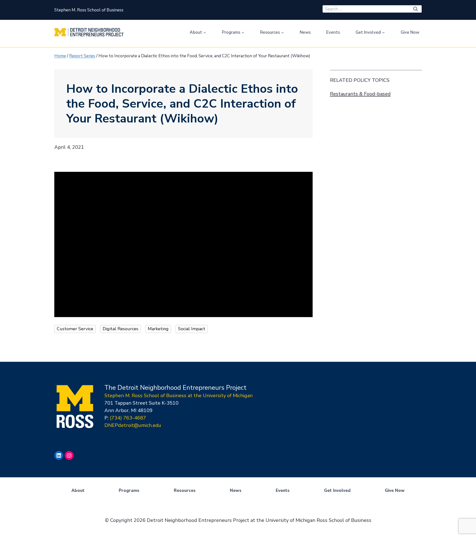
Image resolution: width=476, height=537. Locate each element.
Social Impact (191, 329)
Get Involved (337, 490)
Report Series (82, 56)
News (305, 32)
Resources (185, 490)
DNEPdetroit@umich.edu (132, 425)
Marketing (158, 329)
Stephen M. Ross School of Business (88, 10)
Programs (129, 490)
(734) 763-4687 (128, 418)
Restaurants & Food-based (360, 93)
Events (333, 32)
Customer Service (75, 329)
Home (60, 56)
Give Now (410, 32)
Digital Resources (120, 329)
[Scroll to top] (470, 519)
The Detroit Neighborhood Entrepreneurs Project (175, 387)
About (78, 490)
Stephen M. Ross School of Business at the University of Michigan (178, 395)
